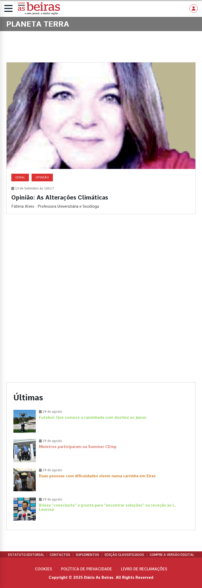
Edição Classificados (124, 554)
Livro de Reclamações (144, 569)
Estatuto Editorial (26, 554)
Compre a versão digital (172, 554)
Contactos (60, 554)
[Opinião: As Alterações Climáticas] (101, 138)
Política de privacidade (86, 569)
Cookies (43, 569)
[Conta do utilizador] (193, 8)
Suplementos (87, 554)
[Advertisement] (101, 263)
